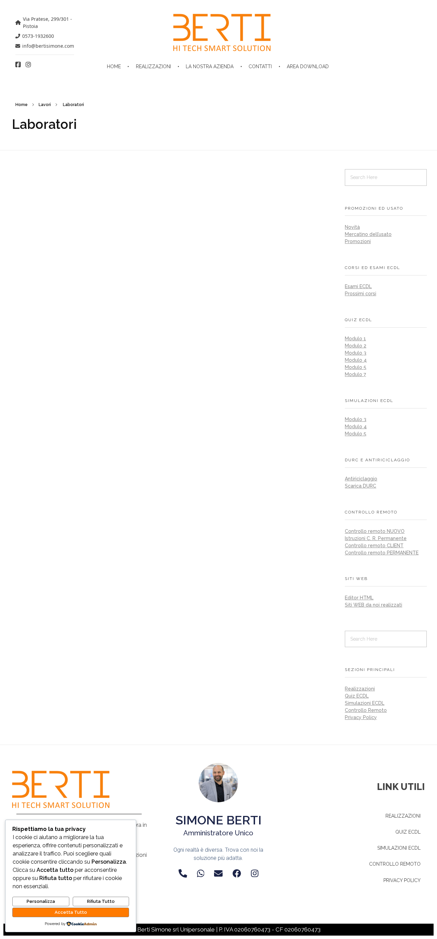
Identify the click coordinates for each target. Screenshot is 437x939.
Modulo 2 (355, 345)
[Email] (218, 873)
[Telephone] (183, 873)
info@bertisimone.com (48, 46)
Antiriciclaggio (361, 478)
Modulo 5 (355, 367)
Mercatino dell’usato (368, 234)
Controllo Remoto (366, 710)
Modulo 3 (355, 353)
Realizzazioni (360, 688)
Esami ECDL (358, 286)
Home (21, 104)
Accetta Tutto (71, 912)
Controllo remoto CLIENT (374, 545)
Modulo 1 (355, 338)
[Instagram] (254, 873)
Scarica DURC (360, 486)
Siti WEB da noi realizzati (373, 605)
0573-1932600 (38, 36)
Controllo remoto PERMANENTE (382, 552)
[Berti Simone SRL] (222, 32)
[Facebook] (236, 873)
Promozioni (358, 241)
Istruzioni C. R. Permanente (376, 538)
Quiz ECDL (357, 696)
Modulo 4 (356, 360)
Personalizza (41, 901)
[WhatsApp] (201, 873)
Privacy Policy (361, 717)
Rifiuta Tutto (101, 901)
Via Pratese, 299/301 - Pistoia (47, 22)
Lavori (45, 104)
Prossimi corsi (360, 293)
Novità (352, 227)
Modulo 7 (355, 374)
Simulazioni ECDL (364, 703)
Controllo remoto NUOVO (375, 531)
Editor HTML (359, 597)
